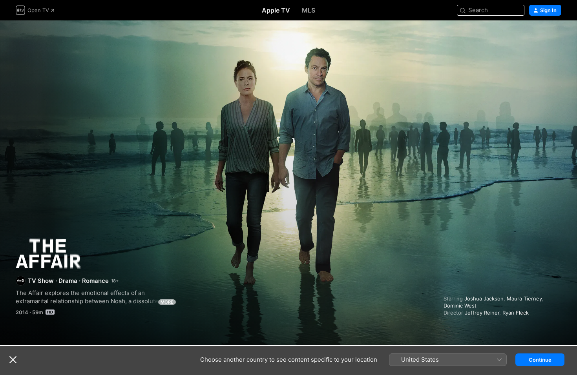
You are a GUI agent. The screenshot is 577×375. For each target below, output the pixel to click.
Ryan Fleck (515, 312)
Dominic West (460, 305)
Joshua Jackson (484, 298)
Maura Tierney (524, 298)
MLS (308, 10)
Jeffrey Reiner (482, 312)
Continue (540, 360)
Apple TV (276, 10)
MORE (167, 302)
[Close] (12, 359)
